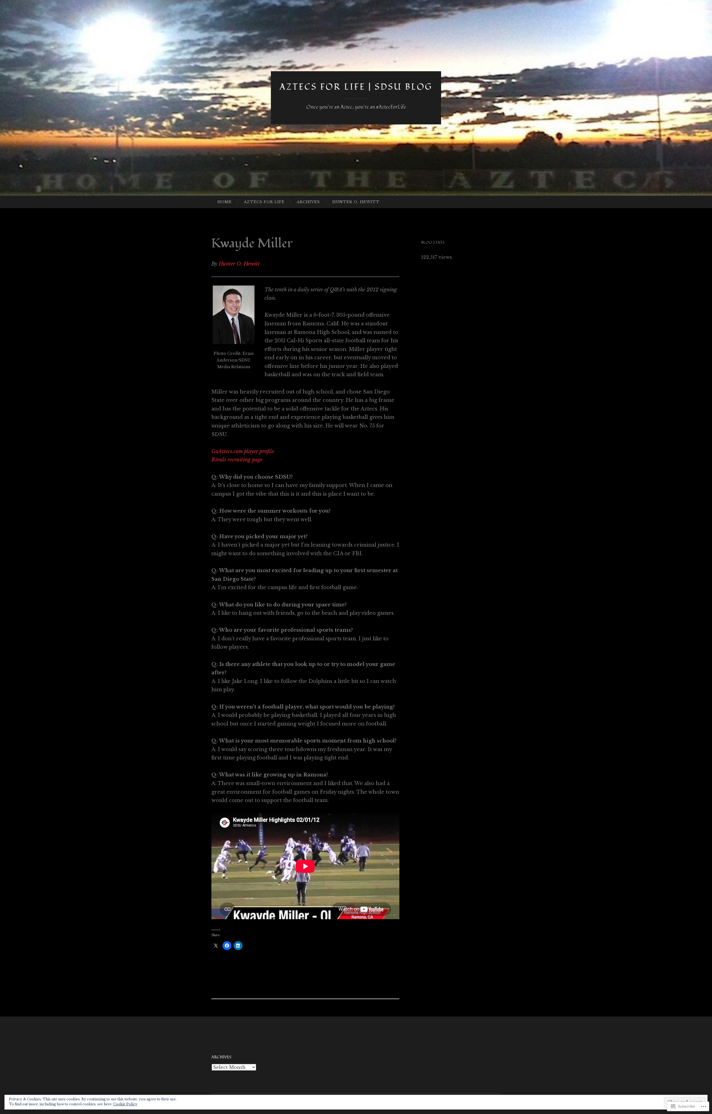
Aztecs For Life (264, 202)
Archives (308, 202)
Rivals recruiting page (237, 460)
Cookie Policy (125, 1104)
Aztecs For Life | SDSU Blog (356, 87)
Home (224, 202)
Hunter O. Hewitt (356, 202)
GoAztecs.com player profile (242, 451)
